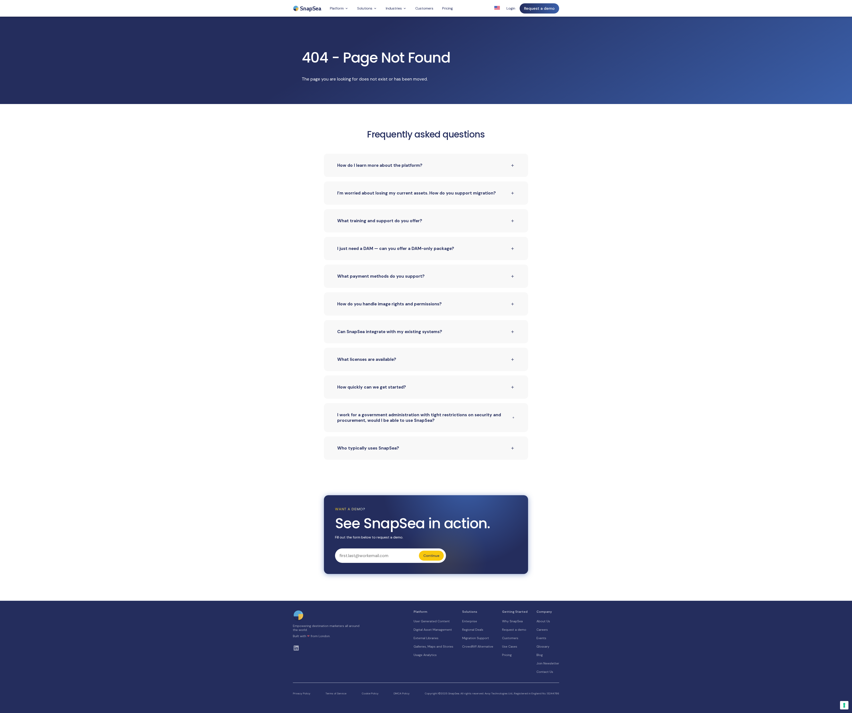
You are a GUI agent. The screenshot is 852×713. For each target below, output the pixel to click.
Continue (431, 555)
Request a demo (539, 8)
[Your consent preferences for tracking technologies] (844, 705)
